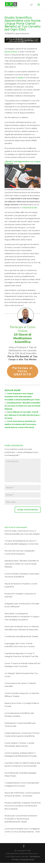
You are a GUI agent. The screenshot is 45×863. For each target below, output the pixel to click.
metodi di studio (29, 207)
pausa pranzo (11, 51)
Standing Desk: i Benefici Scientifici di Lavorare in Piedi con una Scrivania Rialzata (22, 406)
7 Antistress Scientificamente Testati (21, 636)
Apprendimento (22, 33)
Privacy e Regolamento (23, 859)
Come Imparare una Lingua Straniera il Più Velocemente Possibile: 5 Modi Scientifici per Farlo (22, 396)
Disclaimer (35, 856)
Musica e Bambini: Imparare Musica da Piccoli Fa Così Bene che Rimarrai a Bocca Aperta (23, 806)
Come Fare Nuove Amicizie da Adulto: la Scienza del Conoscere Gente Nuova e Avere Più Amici (20, 424)
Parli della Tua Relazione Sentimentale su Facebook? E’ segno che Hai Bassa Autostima (22, 616)
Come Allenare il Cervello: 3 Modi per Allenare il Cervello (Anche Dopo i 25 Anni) (22, 415)
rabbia (20, 77)
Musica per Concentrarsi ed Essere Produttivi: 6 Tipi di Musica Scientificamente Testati (21, 819)
